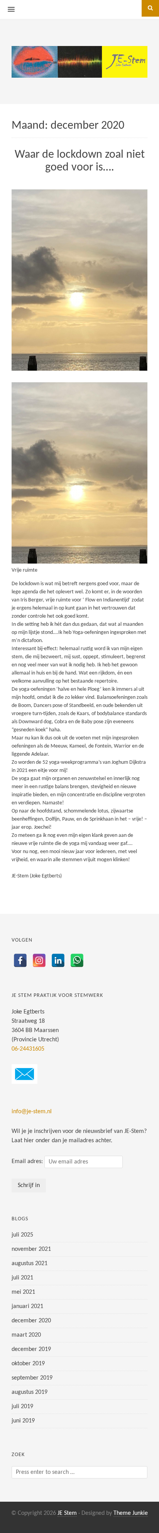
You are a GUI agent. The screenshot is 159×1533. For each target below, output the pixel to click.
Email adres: (28, 1161)
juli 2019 (22, 1407)
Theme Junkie (130, 1513)
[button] (7, 9)
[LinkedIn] (58, 960)
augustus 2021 (29, 1263)
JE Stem (67, 1513)
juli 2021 (22, 1278)
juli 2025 (22, 1235)
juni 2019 (23, 1421)
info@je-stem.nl (32, 1112)
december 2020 (31, 1321)
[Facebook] (20, 960)
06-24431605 (28, 1049)
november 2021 (31, 1249)
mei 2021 (23, 1292)
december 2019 (31, 1349)
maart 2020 (26, 1335)
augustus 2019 (29, 1392)
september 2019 (32, 1378)
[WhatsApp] (77, 960)
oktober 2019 (28, 1364)
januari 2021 (27, 1306)
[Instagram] (39, 960)
